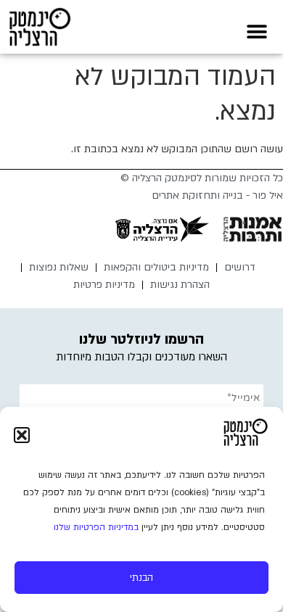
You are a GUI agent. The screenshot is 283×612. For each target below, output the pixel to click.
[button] (22, 435)
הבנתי (141, 577)
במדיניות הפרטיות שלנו (96, 527)
